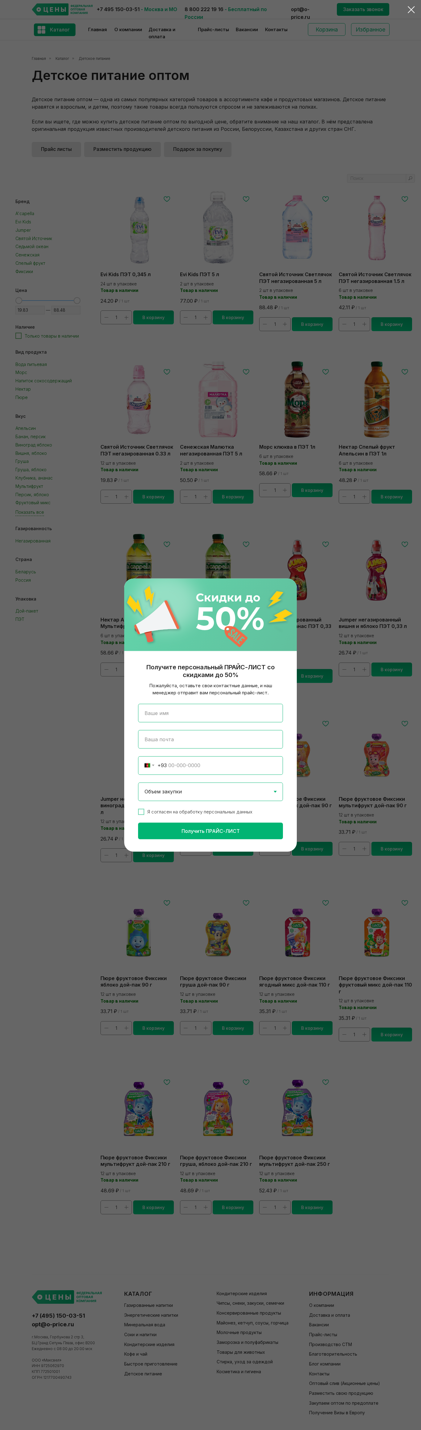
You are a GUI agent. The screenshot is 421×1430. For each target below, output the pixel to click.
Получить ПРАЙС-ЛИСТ (211, 831)
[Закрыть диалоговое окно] (411, 9)
